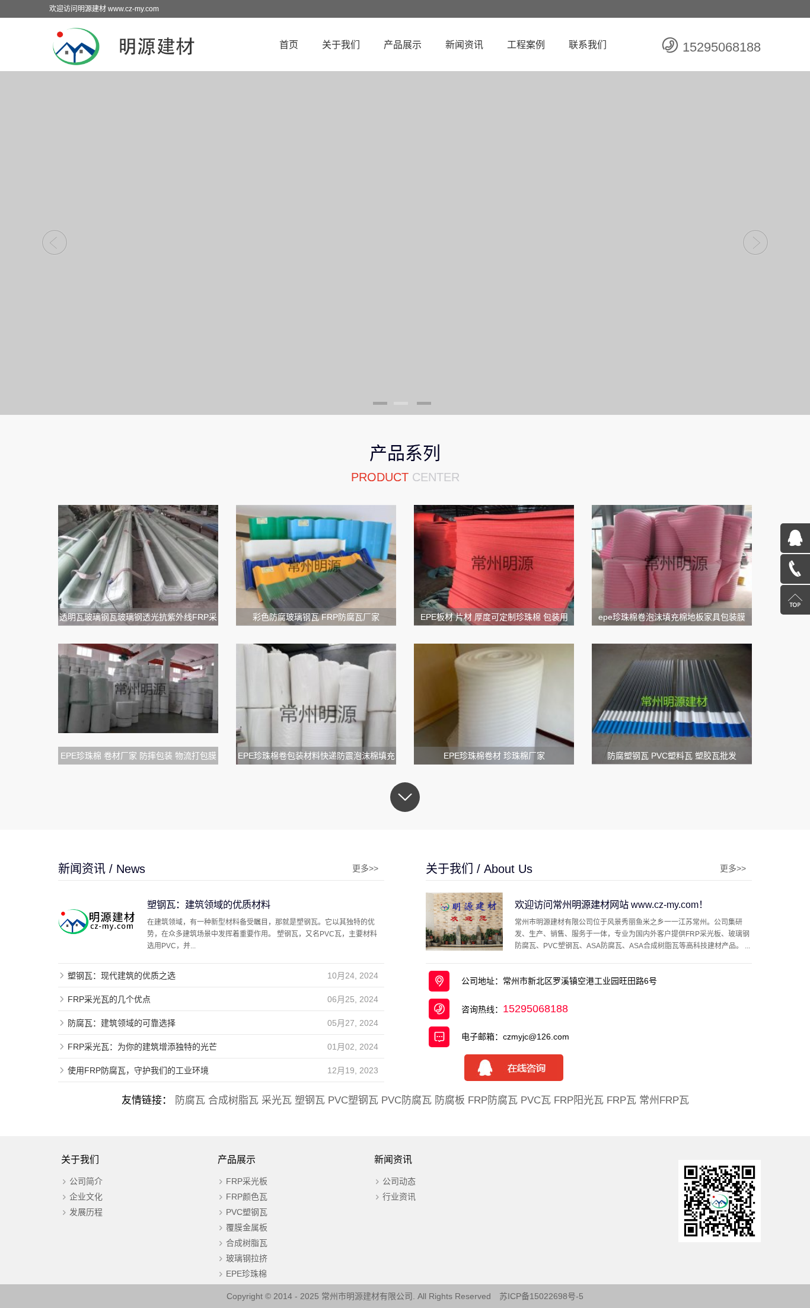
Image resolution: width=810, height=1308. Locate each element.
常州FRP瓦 (664, 1100)
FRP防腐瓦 (493, 1100)
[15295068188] (795, 569)
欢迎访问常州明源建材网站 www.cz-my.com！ (611, 904)
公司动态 (399, 1181)
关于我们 (341, 45)
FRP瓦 (621, 1100)
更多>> (365, 868)
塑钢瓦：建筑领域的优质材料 (208, 904)
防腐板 (450, 1100)
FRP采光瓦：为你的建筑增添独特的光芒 (142, 1046)
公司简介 (86, 1181)
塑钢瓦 (310, 1100)
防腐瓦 (190, 1100)
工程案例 (526, 45)
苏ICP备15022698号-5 (541, 1296)
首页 (288, 45)
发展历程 (86, 1212)
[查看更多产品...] (405, 797)
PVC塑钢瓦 (353, 1100)
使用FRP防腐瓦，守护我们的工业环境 (138, 1070)
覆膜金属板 (246, 1227)
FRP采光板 (246, 1181)
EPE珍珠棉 (246, 1273)
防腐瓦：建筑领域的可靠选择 (122, 1023)
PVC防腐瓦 (406, 1100)
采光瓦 (277, 1100)
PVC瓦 (536, 1100)
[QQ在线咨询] (795, 538)
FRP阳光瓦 (579, 1100)
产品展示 (403, 45)
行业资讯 (399, 1196)
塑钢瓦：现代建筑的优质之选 (122, 975)
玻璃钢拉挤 (246, 1258)
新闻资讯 (464, 45)
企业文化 (86, 1196)
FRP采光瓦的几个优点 (109, 999)
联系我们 (588, 45)
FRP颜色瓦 (246, 1196)
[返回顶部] (795, 600)
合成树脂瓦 (233, 1100)
